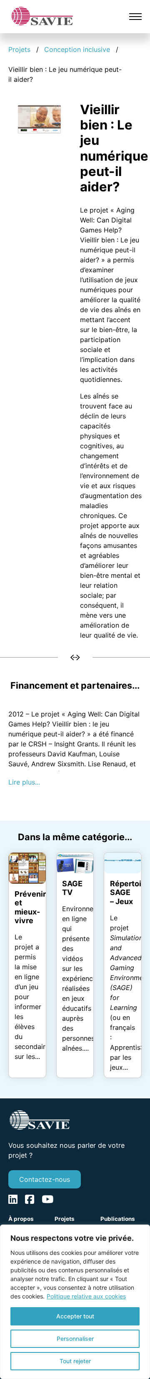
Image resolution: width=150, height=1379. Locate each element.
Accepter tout (75, 1316)
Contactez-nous (44, 1179)
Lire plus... (24, 782)
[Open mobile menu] (135, 16)
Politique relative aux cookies (86, 1296)
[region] (75, 1302)
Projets (19, 49)
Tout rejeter (75, 1360)
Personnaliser (75, 1338)
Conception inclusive (77, 49)
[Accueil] (42, 16)
